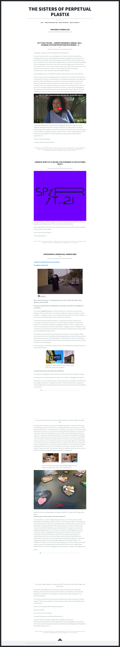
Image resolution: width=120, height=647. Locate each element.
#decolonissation (70, 147)
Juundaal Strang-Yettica (47, 147)
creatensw (65, 150)
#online (84, 241)
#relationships (63, 149)
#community (63, 147)
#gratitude (78, 631)
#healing (39, 149)
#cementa (58, 147)
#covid (70, 241)
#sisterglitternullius (70, 149)
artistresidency (60, 150)
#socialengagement (79, 149)
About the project (64, 22)
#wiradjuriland (47, 150)
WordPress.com (52, 643)
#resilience (50, 242)
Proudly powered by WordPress (32, 643)
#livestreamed (79, 241)
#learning (51, 149)
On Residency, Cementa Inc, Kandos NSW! (60, 254)
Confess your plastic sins (51, 22)
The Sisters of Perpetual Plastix (60, 11)
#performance (45, 242)
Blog (42, 22)
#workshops (53, 150)
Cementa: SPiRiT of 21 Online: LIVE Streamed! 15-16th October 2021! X (60, 163)
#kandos (47, 149)
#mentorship (56, 149)
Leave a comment (72, 150)
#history (43, 149)
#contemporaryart (65, 241)
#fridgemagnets (82, 147)
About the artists (74, 22)
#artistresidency (61, 631)
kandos (59, 632)
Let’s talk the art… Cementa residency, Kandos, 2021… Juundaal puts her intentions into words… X (60, 44)
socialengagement (65, 632)
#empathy (76, 147)
